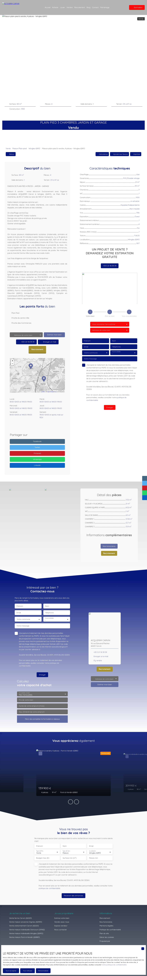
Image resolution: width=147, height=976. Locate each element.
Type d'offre (39, 851)
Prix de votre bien (26, 700)
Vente (8, 148)
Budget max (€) (42, 858)
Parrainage (104, 7)
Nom (114, 341)
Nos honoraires (106, 922)
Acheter (55, 7)
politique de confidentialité (49, 888)
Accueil (47, 7)
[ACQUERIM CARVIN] (17, 7)
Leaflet (43, 391)
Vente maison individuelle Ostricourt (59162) (27, 929)
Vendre (70, 7)
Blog (88, 7)
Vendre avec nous (61, 922)
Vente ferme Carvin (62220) (20, 918)
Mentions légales (106, 925)
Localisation (92, 851)
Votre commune (91, 353)
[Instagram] (35, 426)
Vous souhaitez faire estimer (103, 324)
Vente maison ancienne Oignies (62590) (25, 922)
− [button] (12, 363)
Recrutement (79, 7)
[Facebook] (30, 426)
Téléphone (116, 347)
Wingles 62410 (34, 148)
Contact (95, 7)
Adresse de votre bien (101, 330)
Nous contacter (60, 929)
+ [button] (12, 360)
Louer (62, 7)
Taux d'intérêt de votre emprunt (31, 712)
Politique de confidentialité (110, 929)
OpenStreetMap (52, 391)
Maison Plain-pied (19, 148)
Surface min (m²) (69, 858)
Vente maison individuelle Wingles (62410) (26, 933)
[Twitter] (44, 426)
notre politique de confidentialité (114, 965)
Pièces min (93, 858)
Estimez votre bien (61, 918)
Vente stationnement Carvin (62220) (24, 925)
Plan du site (104, 933)
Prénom (87, 341)
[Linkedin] (40, 426)
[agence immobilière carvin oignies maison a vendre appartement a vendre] (123, 7)
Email (86, 347)
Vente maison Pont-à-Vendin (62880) (24, 937)
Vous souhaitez (116, 351)
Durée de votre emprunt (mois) (31, 706)
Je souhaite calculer (24, 693)
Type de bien (66, 851)
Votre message (90, 359)
